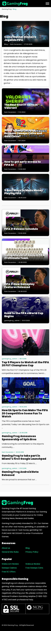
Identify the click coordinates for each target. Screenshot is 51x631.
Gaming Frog (7, 9)
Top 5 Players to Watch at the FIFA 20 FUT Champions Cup (25, 364)
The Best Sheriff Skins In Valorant (21, 106)
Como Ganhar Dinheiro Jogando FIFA (20, 38)
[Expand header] (47, 3)
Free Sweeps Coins (34, 567)
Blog (28, 548)
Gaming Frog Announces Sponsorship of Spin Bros (19, 438)
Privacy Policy (32, 552)
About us (6, 548)
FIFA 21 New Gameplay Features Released (19, 286)
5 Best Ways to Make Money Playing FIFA (23, 192)
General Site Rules (10, 552)
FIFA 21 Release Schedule (21, 229)
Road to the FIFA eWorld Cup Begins (23, 315)
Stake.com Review (10, 564)
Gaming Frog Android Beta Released (20, 473)
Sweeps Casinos (9, 567)
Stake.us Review (33, 564)
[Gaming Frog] (15, 3)
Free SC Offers (8, 571)
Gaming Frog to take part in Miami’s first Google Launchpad (24, 457)
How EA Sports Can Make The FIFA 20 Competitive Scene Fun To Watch (25, 413)
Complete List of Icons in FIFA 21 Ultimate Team (24, 257)
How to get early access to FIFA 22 (22, 163)
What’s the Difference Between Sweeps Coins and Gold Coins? (23, 133)
